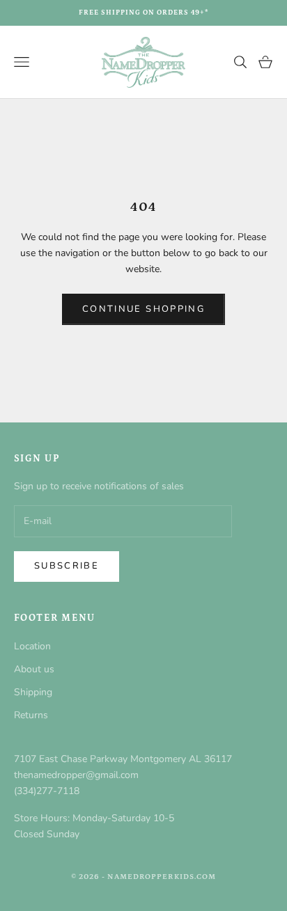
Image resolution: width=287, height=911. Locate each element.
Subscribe (66, 566)
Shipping (33, 692)
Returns (31, 715)
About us (34, 669)
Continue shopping (143, 309)
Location (32, 646)
